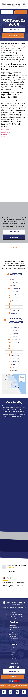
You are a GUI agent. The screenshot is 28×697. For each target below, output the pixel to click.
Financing (10, 695)
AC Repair (4, 136)
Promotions (17, 695)
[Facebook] (13, 681)
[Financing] (10, 692)
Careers (4, 695)
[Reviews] (24, 692)
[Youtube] (15, 681)
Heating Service (5, 132)
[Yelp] (18, 681)
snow (22, 75)
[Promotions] (17, 692)
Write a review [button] (11, 571)
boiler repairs (9, 102)
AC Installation (5, 138)
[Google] (10, 681)
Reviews (24, 695)
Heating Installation (6, 131)
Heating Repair (5, 129)
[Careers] (4, 692)
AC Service (4, 134)
